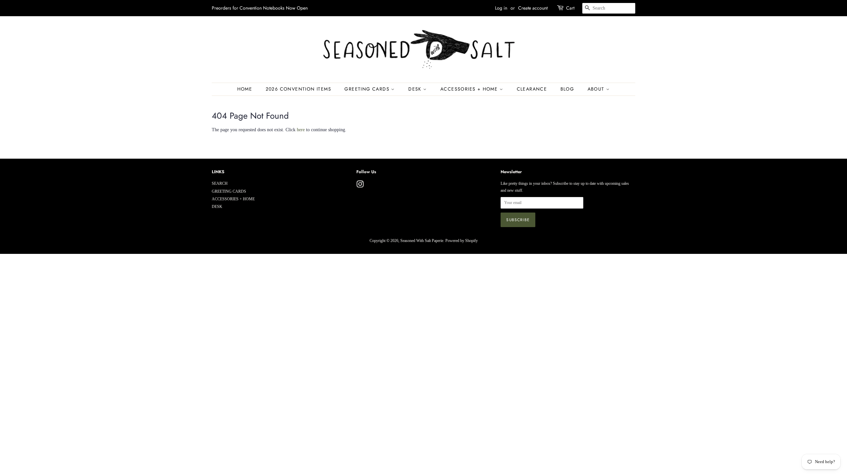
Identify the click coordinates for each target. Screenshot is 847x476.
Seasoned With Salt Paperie (421, 240)
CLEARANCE (532, 89)
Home (244, 89)
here (301, 129)
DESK (415, 89)
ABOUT (597, 89)
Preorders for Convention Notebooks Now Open (260, 8)
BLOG (567, 89)
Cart (570, 8)
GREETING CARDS (367, 89)
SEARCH (220, 183)
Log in (501, 8)
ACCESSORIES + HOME (470, 89)
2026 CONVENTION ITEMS (298, 89)
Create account (533, 8)
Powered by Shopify (461, 240)
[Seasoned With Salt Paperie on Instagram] (360, 185)
